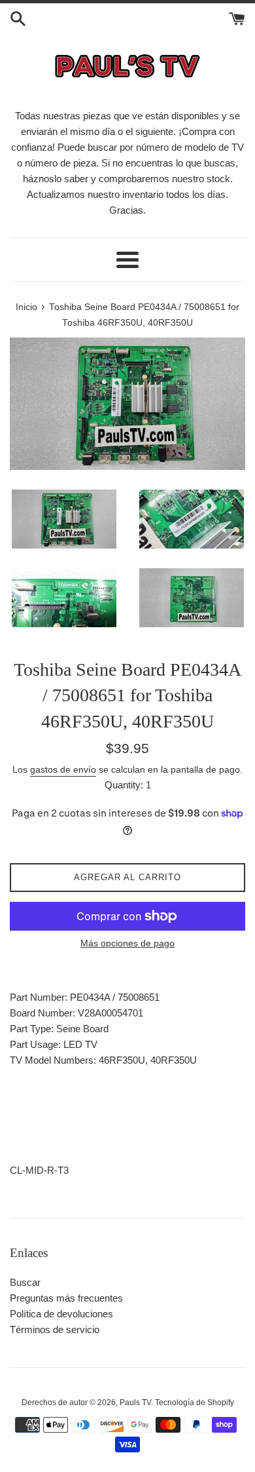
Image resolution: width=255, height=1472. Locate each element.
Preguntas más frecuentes (66, 1298)
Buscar (25, 1282)
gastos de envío (63, 769)
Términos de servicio (54, 1329)
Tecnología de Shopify (194, 1402)
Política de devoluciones (61, 1313)
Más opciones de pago (127, 943)
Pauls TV (135, 1402)
